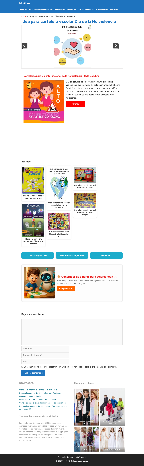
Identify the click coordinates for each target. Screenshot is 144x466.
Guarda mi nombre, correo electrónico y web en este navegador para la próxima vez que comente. (70, 367)
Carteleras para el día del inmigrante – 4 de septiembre (42, 403)
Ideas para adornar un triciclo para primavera (38, 399)
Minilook (24, 3)
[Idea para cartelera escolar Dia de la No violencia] (72, 67)
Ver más (75, 104)
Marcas (23, 9)
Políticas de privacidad (79, 461)
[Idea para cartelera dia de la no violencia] (116, 48)
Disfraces (71, 9)
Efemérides (60, 9)
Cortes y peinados (86, 9)
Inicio (23, 16)
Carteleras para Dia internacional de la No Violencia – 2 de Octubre (61, 76)
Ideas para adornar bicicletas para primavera (38, 390)
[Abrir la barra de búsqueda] (121, 9)
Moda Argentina (80, 457)
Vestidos (114, 9)
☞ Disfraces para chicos (38, 255)
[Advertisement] (74, 142)
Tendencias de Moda (65, 457)
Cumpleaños (102, 9)
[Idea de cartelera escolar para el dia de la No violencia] (25, 48)
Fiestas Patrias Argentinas (41, 9)
